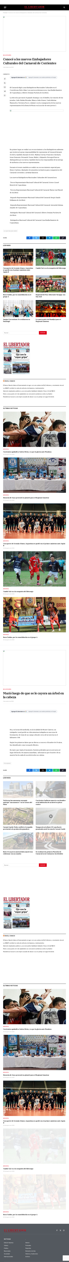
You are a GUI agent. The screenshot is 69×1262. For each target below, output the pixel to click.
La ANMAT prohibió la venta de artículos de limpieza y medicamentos (23, 388)
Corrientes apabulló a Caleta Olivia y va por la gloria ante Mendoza (27, 452)
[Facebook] (4, 79)
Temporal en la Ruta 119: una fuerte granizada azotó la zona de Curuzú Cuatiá (50, 828)
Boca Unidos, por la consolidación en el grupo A (17, 296)
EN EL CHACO (10, 381)
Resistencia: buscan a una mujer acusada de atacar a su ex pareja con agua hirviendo (28, 397)
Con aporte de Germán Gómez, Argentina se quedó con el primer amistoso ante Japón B (18, 270)
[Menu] (5, 7)
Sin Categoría (7, 55)
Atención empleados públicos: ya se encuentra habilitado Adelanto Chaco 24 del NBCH (29, 391)
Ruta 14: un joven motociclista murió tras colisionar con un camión (18, 853)
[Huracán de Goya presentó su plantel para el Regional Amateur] (34, 475)
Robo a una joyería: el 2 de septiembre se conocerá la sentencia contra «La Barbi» (27, 394)
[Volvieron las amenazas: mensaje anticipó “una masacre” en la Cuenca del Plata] (18, 789)
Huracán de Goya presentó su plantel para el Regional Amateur (26, 498)
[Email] (4, 87)
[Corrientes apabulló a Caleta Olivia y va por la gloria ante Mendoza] (34, 429)
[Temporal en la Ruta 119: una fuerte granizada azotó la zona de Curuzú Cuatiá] (51, 816)
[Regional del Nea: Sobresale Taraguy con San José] (51, 283)
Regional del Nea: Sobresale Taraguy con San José (50, 296)
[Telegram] (4, 91)
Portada (5, 12)
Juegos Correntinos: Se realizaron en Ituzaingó (16, 320)
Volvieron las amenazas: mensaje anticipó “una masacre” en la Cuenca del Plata (17, 802)
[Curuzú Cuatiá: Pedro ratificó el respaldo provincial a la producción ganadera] (18, 816)
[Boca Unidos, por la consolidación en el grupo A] (18, 283)
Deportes (6, 449)
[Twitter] (4, 83)
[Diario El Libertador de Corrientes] (34, 7)
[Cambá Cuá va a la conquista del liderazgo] (51, 257)
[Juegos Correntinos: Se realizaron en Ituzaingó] (18, 308)
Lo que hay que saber (10, 231)
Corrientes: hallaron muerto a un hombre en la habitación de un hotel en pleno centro (51, 802)
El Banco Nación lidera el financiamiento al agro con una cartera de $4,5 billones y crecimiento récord (33, 385)
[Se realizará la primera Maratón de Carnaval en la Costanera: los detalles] (51, 840)
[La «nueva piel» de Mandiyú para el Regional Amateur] (51, 308)
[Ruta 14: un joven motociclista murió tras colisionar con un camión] (18, 840)
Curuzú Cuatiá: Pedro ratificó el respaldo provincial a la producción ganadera (17, 828)
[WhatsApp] (4, 95)
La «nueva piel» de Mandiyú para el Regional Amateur (48, 320)
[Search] (64, 7)
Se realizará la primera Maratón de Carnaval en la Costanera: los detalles (49, 853)
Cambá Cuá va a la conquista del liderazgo (51, 268)
